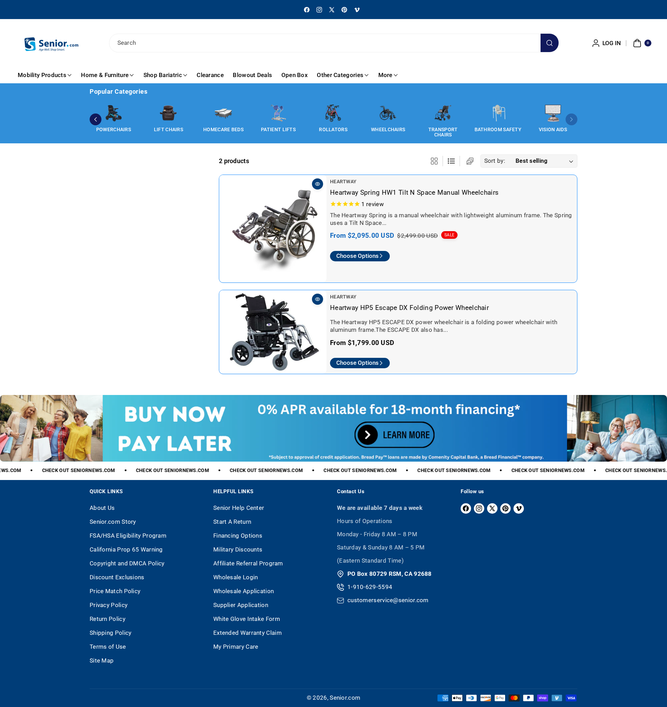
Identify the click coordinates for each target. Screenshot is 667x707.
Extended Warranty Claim (247, 632)
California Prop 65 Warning (126, 549)
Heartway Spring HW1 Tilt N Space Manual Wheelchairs (414, 192)
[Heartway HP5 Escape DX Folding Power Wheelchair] (273, 331)
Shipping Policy (111, 632)
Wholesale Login (235, 577)
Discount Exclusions (117, 577)
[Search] (550, 43)
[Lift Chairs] (168, 113)
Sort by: (494, 160)
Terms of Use (108, 646)
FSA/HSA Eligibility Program (128, 535)
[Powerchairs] (113, 113)
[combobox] (333, 43)
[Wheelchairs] (388, 113)
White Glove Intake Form (246, 618)
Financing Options (237, 535)
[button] (641, 43)
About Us (102, 507)
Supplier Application (240, 604)
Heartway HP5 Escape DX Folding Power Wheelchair (409, 308)
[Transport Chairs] (443, 113)
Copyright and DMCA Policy (127, 563)
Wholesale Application (243, 591)
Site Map (102, 660)
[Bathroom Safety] (498, 113)
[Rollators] (333, 113)
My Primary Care (235, 646)
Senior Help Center (238, 507)
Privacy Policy (108, 604)
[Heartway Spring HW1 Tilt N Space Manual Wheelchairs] (273, 228)
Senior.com (345, 697)
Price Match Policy (115, 591)
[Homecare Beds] (223, 113)
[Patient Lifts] (278, 113)
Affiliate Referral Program (248, 563)
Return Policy (107, 618)
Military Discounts (237, 549)
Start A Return (232, 521)
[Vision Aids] (552, 113)
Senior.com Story (113, 521)
